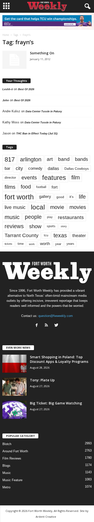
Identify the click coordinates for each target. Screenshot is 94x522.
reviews (14, 226)
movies (77, 207)
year (58, 244)
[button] (86, 6)
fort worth (19, 197)
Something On (42, 53)
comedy (35, 168)
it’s (71, 197)
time (21, 243)
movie (57, 207)
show (35, 226)
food (26, 187)
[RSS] (48, 325)
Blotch (6, 444)
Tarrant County (22, 235)
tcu (46, 235)
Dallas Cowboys (76, 168)
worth (45, 243)
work (32, 244)
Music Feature (12, 480)
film (75, 178)
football (41, 187)
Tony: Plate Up (42, 380)
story (64, 226)
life (82, 197)
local (38, 207)
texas (60, 235)
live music (15, 207)
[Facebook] (38, 325)
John (5, 100)
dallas (53, 168)
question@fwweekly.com (55, 316)
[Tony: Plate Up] (14, 387)
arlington (30, 159)
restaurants (71, 217)
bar (7, 168)
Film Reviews (11, 458)
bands (81, 159)
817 (10, 159)
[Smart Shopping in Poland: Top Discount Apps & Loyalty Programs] (14, 364)
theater (79, 235)
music (12, 217)
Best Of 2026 (26, 89)
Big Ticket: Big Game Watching (56, 403)
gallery (45, 196)
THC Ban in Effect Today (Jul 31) (37, 133)
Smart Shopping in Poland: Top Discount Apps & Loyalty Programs (59, 359)
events (29, 178)
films (10, 187)
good (60, 197)
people (33, 217)
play (50, 217)
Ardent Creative (46, 516)
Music (6, 473)
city (19, 168)
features (54, 177)
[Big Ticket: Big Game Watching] (14, 410)
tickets (8, 243)
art (50, 159)
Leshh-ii (7, 89)
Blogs (6, 465)
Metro (6, 487)
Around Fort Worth (15, 451)
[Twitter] (57, 325)
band (64, 159)
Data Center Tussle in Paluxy (44, 111)
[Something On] (14, 60)
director (10, 177)
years (70, 243)
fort (55, 187)
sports (51, 226)
